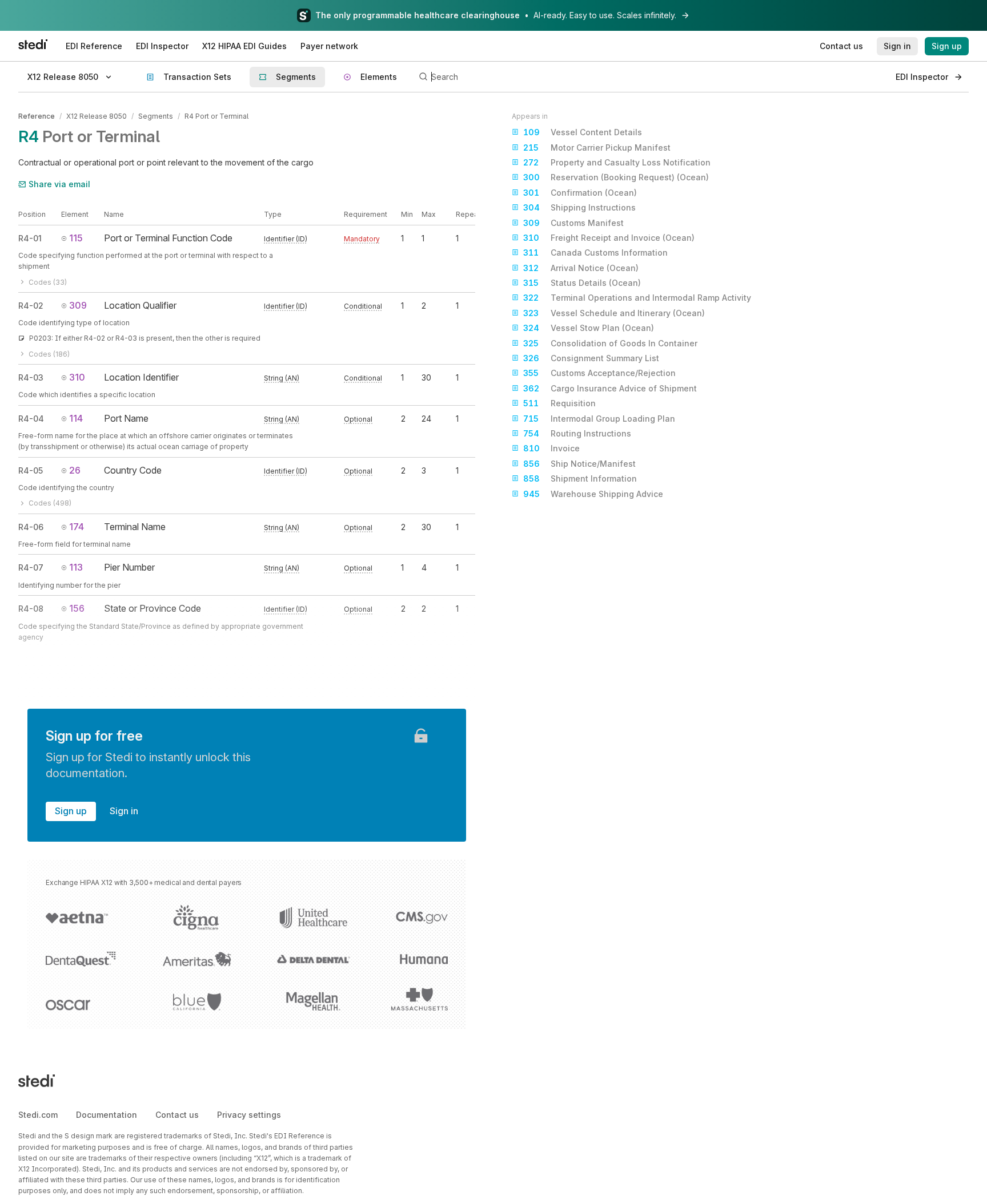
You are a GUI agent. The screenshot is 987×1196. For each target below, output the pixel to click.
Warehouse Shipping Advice (593, 494)
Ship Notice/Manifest (579, 463)
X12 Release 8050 (96, 116)
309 (78, 305)
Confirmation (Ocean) (580, 192)
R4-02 (30, 305)
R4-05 (30, 470)
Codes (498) (50, 503)
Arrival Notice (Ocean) (581, 268)
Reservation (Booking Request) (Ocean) (616, 177)
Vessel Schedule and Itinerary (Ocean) (614, 313)
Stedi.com (38, 1115)
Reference (36, 116)
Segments (155, 116)
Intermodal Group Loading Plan (599, 418)
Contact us (177, 1115)
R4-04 (31, 418)
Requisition (559, 403)
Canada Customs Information (595, 252)
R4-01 (30, 238)
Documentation (106, 1115)
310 (77, 377)
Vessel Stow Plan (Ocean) (588, 328)
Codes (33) (48, 282)
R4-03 (30, 377)
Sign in (124, 811)
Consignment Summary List (591, 358)
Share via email (59, 184)
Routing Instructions (577, 433)
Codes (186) (49, 354)
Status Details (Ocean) (582, 283)
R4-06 (30, 527)
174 (76, 526)
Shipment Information (580, 478)
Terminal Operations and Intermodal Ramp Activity (637, 297)
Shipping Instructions (579, 207)
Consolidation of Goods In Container (610, 343)
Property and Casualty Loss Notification (617, 162)
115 (76, 238)
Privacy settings (249, 1115)
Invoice (551, 448)
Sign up (71, 811)
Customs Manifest (573, 223)
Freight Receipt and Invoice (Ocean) (609, 238)
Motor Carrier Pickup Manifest (597, 147)
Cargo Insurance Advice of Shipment (610, 388)
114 (76, 418)
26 (75, 470)
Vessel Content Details (582, 132)
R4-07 (30, 567)
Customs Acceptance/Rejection (599, 373)
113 (76, 567)
